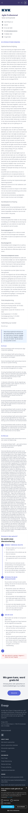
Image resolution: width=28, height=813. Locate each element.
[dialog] (14, 799)
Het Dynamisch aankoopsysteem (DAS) (12, 777)
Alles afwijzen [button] (21, 806)
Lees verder (9, 797)
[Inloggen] (25, 2)
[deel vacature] (22, 3)
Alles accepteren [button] (7, 806)
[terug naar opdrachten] (9, 3)
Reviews (3, 751)
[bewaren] (19, 3)
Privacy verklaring (6, 767)
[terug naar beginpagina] (14, 705)
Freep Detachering (6, 761)
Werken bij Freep (6, 764)
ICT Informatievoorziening (10, 31)
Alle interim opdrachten (8, 742)
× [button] (26, 787)
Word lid (14, 693)
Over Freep (4, 758)
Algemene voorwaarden (8, 770)
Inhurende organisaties (7, 748)
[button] (14, 810)
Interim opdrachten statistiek (9, 745)
